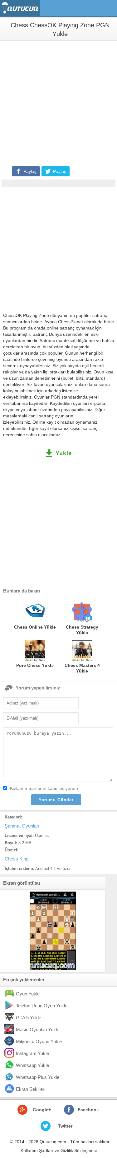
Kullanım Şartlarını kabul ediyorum (44, 788)
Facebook (88, 1109)
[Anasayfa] (21, 8)
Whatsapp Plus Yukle (37, 1077)
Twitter (65, 1126)
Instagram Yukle (32, 1053)
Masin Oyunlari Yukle (37, 1029)
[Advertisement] (58, 103)
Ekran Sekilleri (30, 1089)
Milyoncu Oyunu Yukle (39, 1041)
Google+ (42, 1109)
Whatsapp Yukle (32, 1065)
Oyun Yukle (28, 993)
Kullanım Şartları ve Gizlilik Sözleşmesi (59, 1150)
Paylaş (30, 171)
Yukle (64, 453)
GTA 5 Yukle (28, 1017)
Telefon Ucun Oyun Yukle (41, 1005)
